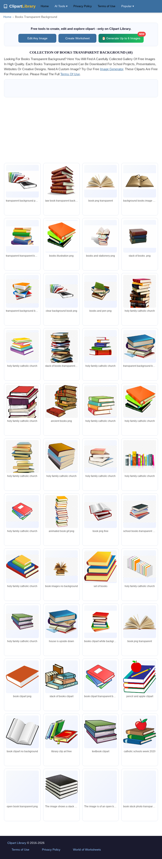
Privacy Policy (82, 6)
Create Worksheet (77, 38)
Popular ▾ (127, 6)
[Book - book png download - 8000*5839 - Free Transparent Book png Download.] (22, 567)
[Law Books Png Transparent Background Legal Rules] (61, 182)
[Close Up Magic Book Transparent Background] (100, 181)
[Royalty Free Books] (61, 236)
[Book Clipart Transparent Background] (22, 236)
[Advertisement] (81, 130)
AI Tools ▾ (61, 6)
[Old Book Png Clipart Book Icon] (139, 787)
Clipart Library (16, 842)
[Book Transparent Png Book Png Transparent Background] (139, 181)
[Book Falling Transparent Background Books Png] (22, 181)
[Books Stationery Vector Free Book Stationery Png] (100, 236)
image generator (111, 69)
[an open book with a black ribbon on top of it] (100, 786)
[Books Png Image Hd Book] (139, 236)
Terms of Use (106, 6)
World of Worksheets (87, 849)
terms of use (70, 74)
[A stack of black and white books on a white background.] (61, 787)
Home (45, 6)
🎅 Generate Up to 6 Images (123, 37)
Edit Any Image (37, 38)
